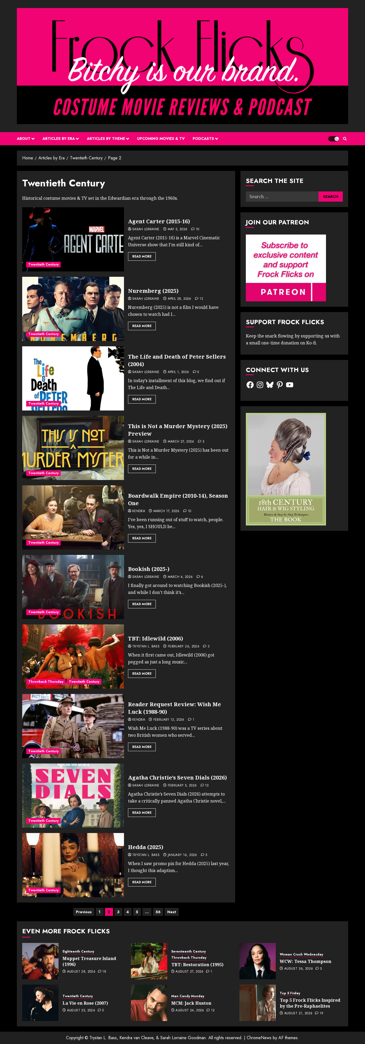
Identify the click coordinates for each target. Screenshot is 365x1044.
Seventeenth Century (188, 951)
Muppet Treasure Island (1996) (89, 961)
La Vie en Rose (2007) (85, 1003)
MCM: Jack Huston (191, 1003)
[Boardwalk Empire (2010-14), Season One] (73, 517)
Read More (142, 256)
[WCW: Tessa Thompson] (257, 961)
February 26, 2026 (183, 646)
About (23, 138)
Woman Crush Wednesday (301, 954)
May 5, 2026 (178, 229)
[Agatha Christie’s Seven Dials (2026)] (73, 795)
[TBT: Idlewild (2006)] (73, 656)
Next (171, 912)
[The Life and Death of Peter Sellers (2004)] (73, 378)
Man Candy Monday (187, 996)
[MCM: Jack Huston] (149, 1003)
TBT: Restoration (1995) (197, 965)
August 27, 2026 (189, 972)
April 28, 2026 (179, 299)
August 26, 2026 (298, 969)
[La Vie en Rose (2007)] (40, 1003)
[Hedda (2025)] (73, 865)
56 (158, 912)
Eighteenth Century (78, 951)
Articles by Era (58, 138)
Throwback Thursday (45, 681)
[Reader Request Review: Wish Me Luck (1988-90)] (73, 726)
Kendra (138, 511)
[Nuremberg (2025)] (73, 309)
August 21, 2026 (298, 1013)
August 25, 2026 (81, 1010)
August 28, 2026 (81, 972)
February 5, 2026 (182, 786)
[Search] (344, 138)
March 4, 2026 (180, 577)
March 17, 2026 (166, 511)
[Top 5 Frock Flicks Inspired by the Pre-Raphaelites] (257, 1003)
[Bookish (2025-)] (73, 587)
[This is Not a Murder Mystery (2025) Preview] (73, 448)
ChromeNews (259, 1038)
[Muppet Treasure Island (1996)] (40, 961)
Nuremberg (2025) (153, 290)
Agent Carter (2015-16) (159, 221)
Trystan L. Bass (146, 646)
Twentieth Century (43, 264)
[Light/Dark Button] (333, 138)
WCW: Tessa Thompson (305, 961)
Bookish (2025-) (148, 569)
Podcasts (203, 138)
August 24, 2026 (190, 1010)
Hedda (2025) (145, 847)
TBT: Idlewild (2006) (155, 638)
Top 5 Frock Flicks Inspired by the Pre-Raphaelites (310, 1003)
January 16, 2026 (182, 855)
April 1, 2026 (178, 372)
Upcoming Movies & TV (161, 138)
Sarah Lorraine (146, 229)
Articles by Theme (106, 138)
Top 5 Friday (290, 993)
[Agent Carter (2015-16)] (73, 239)
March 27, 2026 (181, 442)
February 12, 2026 (168, 720)
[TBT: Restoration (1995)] (149, 961)
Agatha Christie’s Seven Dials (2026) (177, 777)
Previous (84, 912)
